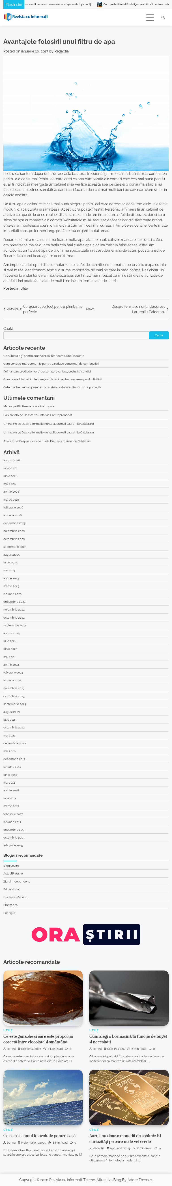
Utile (24, 288)
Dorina (11, 1048)
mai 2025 (9, 570)
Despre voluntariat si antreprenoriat (48, 415)
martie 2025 (11, 586)
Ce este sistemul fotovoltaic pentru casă (39, 1135)
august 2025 (11, 554)
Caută (8, 328)
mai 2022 (9, 735)
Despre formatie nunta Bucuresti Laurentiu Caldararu (58, 423)
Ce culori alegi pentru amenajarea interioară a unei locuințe (43, 356)
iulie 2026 (10, 468)
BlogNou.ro (11, 865)
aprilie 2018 (11, 790)
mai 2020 (9, 751)
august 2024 (11, 633)
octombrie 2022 (14, 727)
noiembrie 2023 (14, 688)
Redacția (61, 51)
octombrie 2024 (14, 617)
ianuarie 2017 (12, 822)
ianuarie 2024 (12, 680)
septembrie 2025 (14, 546)
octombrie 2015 (13, 837)
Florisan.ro (10, 905)
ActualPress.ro (13, 873)
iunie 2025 (10, 562)
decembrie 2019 (14, 759)
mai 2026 (9, 483)
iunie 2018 (10, 774)
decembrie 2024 (14, 601)
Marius (7, 406)
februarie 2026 (13, 507)
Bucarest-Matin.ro (15, 897)
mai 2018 (9, 782)
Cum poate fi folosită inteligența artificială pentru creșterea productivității (116, 4)
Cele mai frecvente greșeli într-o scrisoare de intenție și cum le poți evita (52, 387)
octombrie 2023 (14, 696)
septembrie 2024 (14, 625)
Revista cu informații (65, 1180)
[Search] (163, 17)
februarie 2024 (13, 672)
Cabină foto (11, 415)
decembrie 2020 (14, 743)
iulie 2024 (9, 641)
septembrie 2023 (14, 704)
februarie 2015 (13, 845)
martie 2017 (11, 806)
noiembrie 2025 (14, 531)
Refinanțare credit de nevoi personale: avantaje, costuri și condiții (47, 371)
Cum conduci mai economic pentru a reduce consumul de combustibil (51, 363)
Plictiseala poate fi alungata (35, 406)
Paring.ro (9, 912)
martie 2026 (11, 499)
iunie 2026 (10, 476)
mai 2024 (9, 657)
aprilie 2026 (11, 491)
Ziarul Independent (16, 881)
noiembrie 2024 (14, 609)
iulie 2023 (9, 719)
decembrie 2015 (14, 829)
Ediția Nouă (11, 889)
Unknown (10, 423)
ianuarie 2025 (12, 594)
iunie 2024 (10, 649)
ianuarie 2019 (12, 766)
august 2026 (11, 460)
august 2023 (11, 711)
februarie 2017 (13, 814)
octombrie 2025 (14, 539)
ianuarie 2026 (12, 515)
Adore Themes (139, 1180)
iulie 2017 (9, 798)
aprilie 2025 (11, 578)
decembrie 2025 (14, 523)
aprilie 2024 (11, 664)
